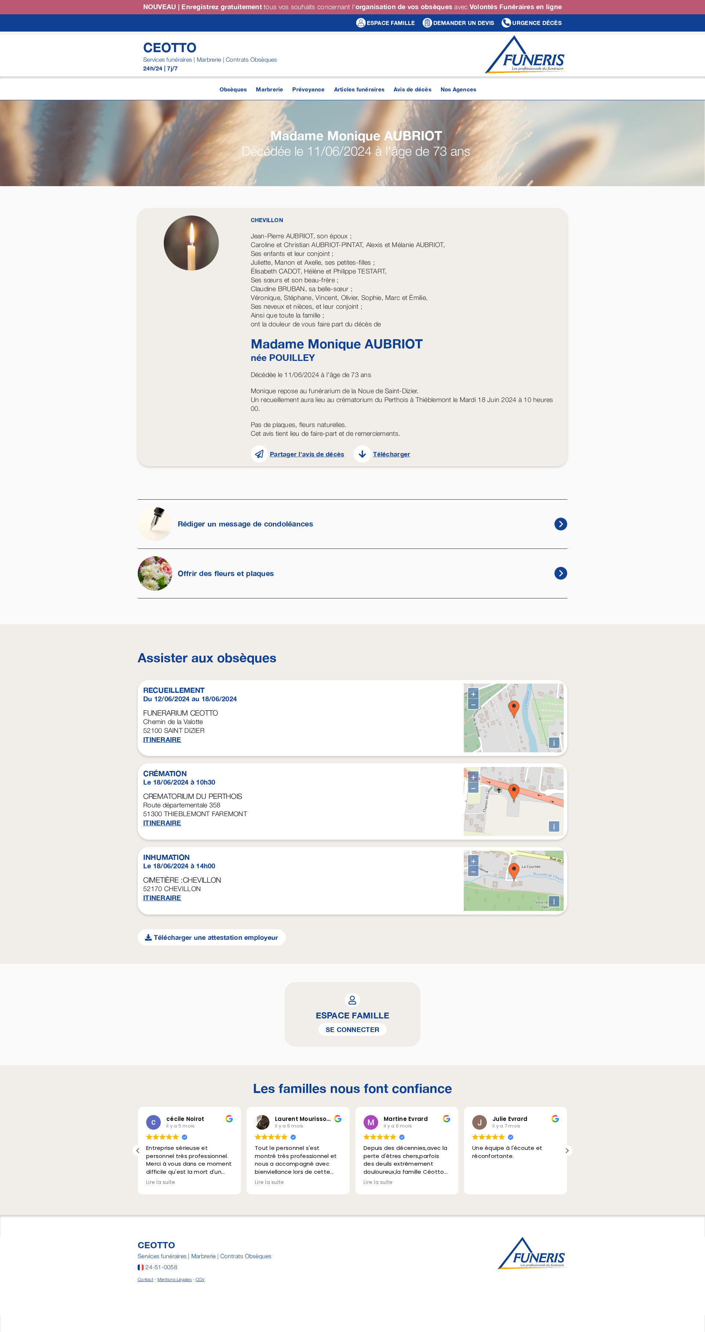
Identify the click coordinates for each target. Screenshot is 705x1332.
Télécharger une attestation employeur (215, 937)
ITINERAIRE (162, 739)
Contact (145, 1279)
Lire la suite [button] (161, 1182)
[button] (566, 1150)
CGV (200, 1279)
